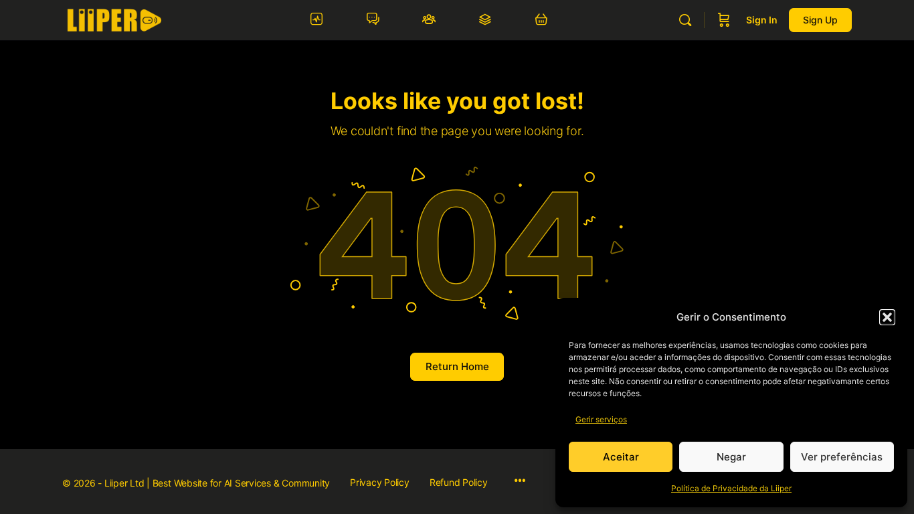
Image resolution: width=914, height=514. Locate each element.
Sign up (820, 19)
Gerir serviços (601, 419)
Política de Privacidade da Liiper (731, 488)
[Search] (685, 20)
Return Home (457, 366)
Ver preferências (842, 456)
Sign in (762, 19)
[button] (887, 317)
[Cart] (724, 20)
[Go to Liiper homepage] (114, 19)
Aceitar (621, 456)
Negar (731, 456)
